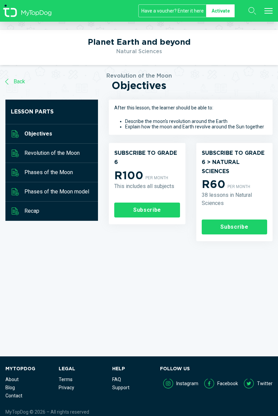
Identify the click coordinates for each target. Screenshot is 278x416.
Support (121, 387)
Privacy (66, 387)
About (12, 379)
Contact (13, 395)
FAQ (116, 379)
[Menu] (268, 11)
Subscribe (147, 210)
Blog (10, 387)
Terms (66, 379)
